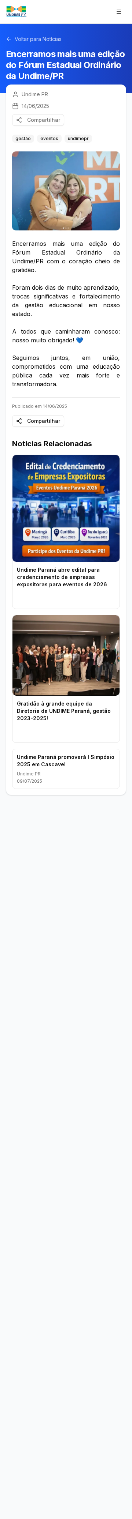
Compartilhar (43, 120)
